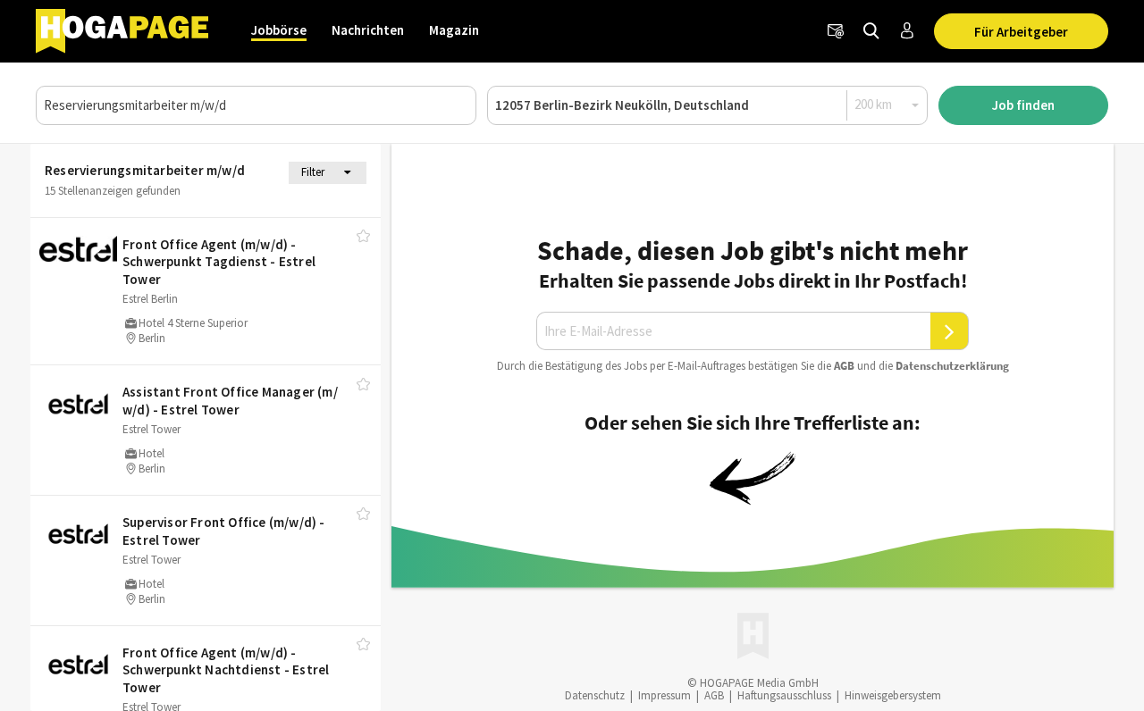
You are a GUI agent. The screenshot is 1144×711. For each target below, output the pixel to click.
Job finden (1023, 104)
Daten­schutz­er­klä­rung (952, 365)
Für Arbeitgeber (1021, 31)
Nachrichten (368, 29)
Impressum (664, 695)
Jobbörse (279, 29)
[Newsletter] (836, 31)
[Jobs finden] (871, 31)
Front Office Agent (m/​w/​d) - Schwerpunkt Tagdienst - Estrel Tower (218, 262)
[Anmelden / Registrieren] (907, 31)
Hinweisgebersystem (893, 695)
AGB (844, 365)
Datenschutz (595, 695)
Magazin (454, 29)
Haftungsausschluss (784, 695)
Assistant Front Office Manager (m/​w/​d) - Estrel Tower (230, 400)
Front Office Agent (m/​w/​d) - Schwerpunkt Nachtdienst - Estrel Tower (225, 670)
